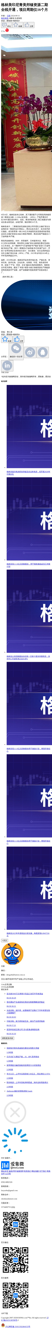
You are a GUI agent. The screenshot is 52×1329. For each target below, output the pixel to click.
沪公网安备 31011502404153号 (17, 1327)
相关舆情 (5, 18)
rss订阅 (8, 1174)
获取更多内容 (7, 1038)
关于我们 (42, 1171)
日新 (9, 16)
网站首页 (4, 1171)
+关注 (4, 940)
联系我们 (27, 1171)
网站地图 (35, 1171)
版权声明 (12, 1171)
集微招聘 (20, 1171)
